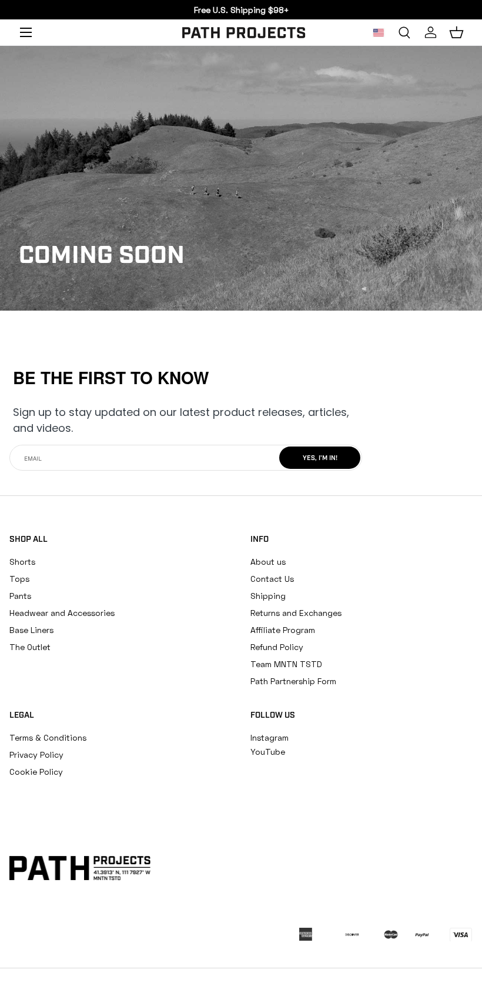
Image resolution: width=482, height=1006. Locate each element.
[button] (456, 32)
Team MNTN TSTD (286, 664)
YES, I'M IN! (320, 458)
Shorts (22, 562)
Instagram (269, 737)
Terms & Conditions (47, 737)
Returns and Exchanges (296, 613)
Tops (19, 579)
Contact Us (272, 579)
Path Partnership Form (293, 681)
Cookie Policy (36, 772)
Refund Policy (276, 647)
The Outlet (30, 647)
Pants (20, 596)
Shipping (268, 596)
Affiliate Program (282, 630)
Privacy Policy (36, 754)
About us (268, 562)
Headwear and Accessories (62, 613)
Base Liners (31, 630)
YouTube (267, 752)
